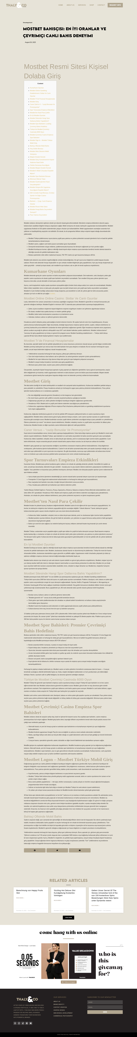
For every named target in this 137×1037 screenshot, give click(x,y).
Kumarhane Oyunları (37, 88)
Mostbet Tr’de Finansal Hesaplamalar (42, 99)
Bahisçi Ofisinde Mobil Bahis (39, 146)
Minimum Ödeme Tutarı (37, 179)
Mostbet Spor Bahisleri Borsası (40, 176)
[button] (35, 850)
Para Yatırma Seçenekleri (38, 215)
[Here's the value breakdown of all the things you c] (82, 961)
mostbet (52, 293)
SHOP (92, 5)
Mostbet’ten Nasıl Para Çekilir (40, 112)
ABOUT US (70, 5)
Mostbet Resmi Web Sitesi (38, 206)
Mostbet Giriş (34, 101)
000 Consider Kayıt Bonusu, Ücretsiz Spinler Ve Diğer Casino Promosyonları (42, 195)
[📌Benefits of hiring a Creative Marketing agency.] (54, 961)
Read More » (20, 898)
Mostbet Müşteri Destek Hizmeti (40, 168)
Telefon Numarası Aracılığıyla (39, 165)
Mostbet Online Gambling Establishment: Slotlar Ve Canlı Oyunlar (40, 93)
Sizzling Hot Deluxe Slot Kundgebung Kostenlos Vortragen (64, 893)
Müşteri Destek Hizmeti (37, 157)
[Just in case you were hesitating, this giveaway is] (110, 961)
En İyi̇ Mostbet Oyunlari (37, 115)
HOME (60, 5)
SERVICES (82, 5)
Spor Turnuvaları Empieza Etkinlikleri (42, 110)
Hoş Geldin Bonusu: (36, 148)
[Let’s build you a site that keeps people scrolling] (27, 961)
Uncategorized (27, 22)
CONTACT (101, 5)
